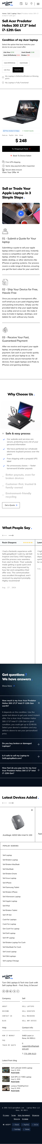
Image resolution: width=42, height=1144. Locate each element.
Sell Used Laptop (9, 951)
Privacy (6, 1115)
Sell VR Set (7, 915)
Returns (17, 1119)
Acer (19, 13)
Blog (4, 1021)
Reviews (5, 1011)
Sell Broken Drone (10, 873)
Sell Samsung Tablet (11, 887)
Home (4, 13)
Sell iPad (6, 905)
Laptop (13, 13)
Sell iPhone (7, 883)
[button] (11, 535)
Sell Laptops (28, 1006)
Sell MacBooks (28, 1016)
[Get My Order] (31, 4)
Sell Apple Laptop (10, 901)
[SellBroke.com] (7, 4)
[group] (17, 824)
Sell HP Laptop (9, 938)
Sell (9, 13)
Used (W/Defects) (9, 63)
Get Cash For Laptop (11, 928)
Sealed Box (18, 70)
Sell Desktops (28, 1011)
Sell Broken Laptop (10, 860)
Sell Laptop (7, 855)
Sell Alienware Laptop (12, 896)
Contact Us (7, 1016)
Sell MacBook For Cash (12, 947)
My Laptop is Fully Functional (17, 82)
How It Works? (8, 1035)
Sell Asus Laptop (9, 878)
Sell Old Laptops (9, 956)
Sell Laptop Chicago (11, 961)
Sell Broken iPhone (10, 892)
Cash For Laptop (9, 924)
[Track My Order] (21, 4)
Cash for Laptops (9, 919)
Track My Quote (9, 1045)
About (4, 1006)
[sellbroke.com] (7, 978)
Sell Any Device (29, 1021)
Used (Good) (24, 63)
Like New (7, 70)
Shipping (35, 1115)
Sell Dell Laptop (9, 933)
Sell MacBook (8, 869)
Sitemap (25, 1119)
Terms (13, 1115)
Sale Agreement (24, 1115)
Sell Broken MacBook (11, 864)
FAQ (3, 1040)
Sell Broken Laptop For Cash (14, 942)
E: (30, 1046)
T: (29, 1053)
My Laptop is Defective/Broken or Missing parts (21, 77)
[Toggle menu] (38, 4)
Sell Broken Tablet (10, 910)
